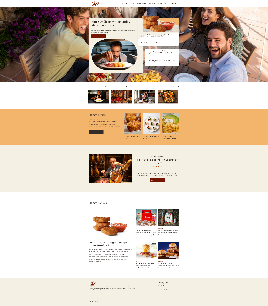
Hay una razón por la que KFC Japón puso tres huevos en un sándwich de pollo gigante (145, 266)
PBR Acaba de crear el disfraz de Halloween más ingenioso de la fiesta (168, 233)
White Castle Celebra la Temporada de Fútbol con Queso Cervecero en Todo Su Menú (168, 266)
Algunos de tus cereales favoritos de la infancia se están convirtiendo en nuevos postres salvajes (161, 61)
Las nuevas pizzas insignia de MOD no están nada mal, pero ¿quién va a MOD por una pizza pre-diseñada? (161, 52)
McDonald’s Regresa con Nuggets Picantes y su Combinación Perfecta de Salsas (156, 36)
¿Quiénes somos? (163, 3)
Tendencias (152, 3)
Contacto (174, 3)
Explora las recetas (96, 131)
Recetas (132, 3)
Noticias (124, 3)
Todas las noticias (99, 36)
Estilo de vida (141, 3)
